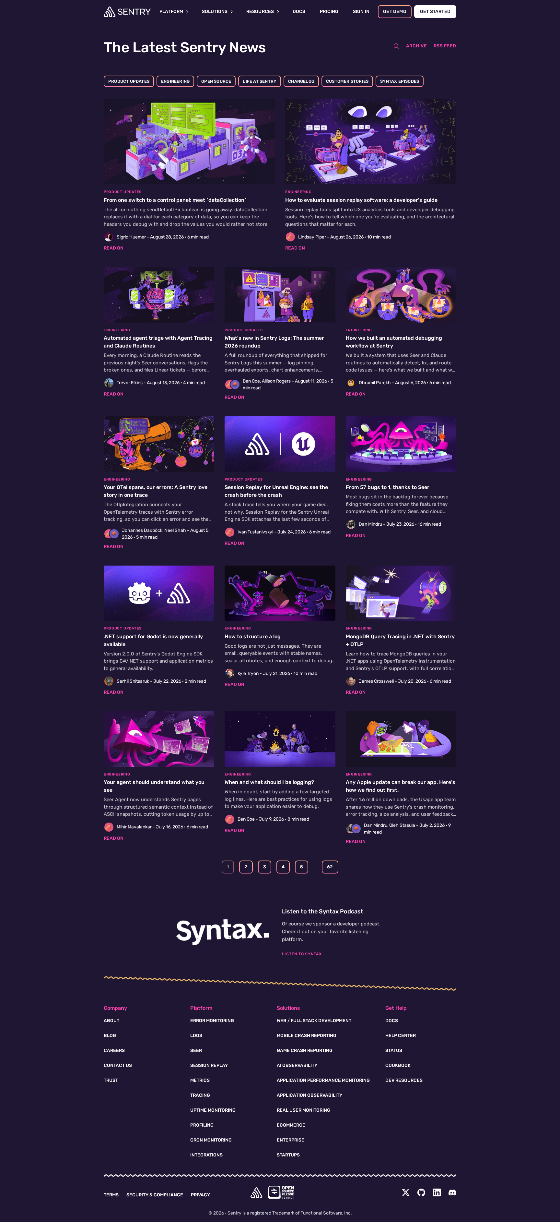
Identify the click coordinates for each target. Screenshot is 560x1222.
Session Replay (209, 1065)
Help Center (400, 1035)
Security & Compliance (154, 1195)
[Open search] (396, 46)
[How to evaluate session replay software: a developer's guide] (371, 175)
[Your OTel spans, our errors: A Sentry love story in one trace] (159, 483)
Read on (113, 248)
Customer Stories (347, 81)
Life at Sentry (259, 81)
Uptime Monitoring (213, 1110)
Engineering (175, 81)
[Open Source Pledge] (281, 1192)
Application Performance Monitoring (323, 1080)
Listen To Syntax (302, 954)
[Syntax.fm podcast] (222, 932)
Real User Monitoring (303, 1110)
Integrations (206, 1155)
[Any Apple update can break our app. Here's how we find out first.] (401, 778)
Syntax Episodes (399, 81)
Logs (196, 1035)
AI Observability (297, 1065)
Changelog (301, 81)
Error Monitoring (212, 1020)
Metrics (200, 1080)
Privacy (200, 1195)
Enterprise (290, 1140)
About (111, 1020)
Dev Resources (404, 1080)
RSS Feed (445, 46)
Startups (288, 1155)
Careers (114, 1050)
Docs (391, 1020)
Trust (111, 1080)
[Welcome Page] (127, 11)
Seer (196, 1050)
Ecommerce (291, 1125)
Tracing (200, 1095)
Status (393, 1050)
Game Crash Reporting (304, 1050)
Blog (110, 1035)
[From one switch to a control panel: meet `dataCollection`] (189, 175)
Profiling (202, 1125)
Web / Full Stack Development (314, 1020)
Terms (111, 1195)
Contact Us (118, 1065)
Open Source (216, 81)
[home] (256, 1192)
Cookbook (398, 1065)
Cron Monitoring (211, 1140)
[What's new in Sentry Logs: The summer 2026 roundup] (280, 333)
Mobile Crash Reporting (306, 1035)
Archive (416, 46)
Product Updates (128, 81)
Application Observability (309, 1095)
